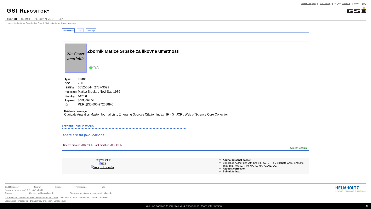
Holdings (91, 31)
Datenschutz (60, 201)
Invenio (20, 190)
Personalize (43, 19)
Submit (25, 19)
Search (12, 19)
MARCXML (265, 165)
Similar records (298, 147)
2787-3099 (101, 87)
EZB (103, 163)
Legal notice (10, 201)
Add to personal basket (236, 159)
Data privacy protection (41, 201)
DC (274, 165)
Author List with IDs (246, 162)
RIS (231, 165)
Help (60, 19)
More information (211, 205)
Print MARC (250, 165)
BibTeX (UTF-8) (266, 162)
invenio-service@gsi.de (101, 193)
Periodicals (31, 23)
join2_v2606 (37, 190)
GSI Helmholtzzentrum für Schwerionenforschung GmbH (31, 197)
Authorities (19, 23)
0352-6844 (85, 87)
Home (9, 23)
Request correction (234, 168)
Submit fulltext (231, 171)
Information (68, 31)
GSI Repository (28, 11)
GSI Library (325, 3)
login (364, 3)
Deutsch (346, 3)
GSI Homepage (308, 3)
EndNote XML (284, 162)
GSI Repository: (12, 187)
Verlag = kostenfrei (103, 167)
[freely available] (93, 68)
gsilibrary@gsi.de (46, 193)
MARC (238, 165)
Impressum (23, 201)
